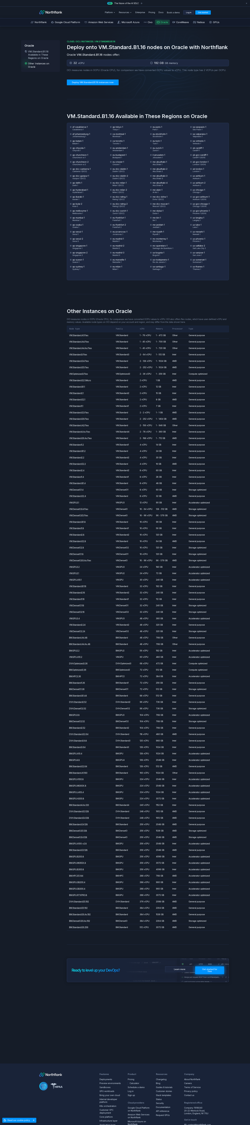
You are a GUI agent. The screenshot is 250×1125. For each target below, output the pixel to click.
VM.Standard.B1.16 (105, 41)
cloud (70, 41)
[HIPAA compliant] (56, 1086)
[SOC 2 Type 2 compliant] (43, 1086)
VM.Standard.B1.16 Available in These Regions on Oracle (38, 54)
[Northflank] (50, 12)
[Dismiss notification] (246, 3)
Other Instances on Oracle (38, 65)
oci (78, 41)
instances (87, 41)
